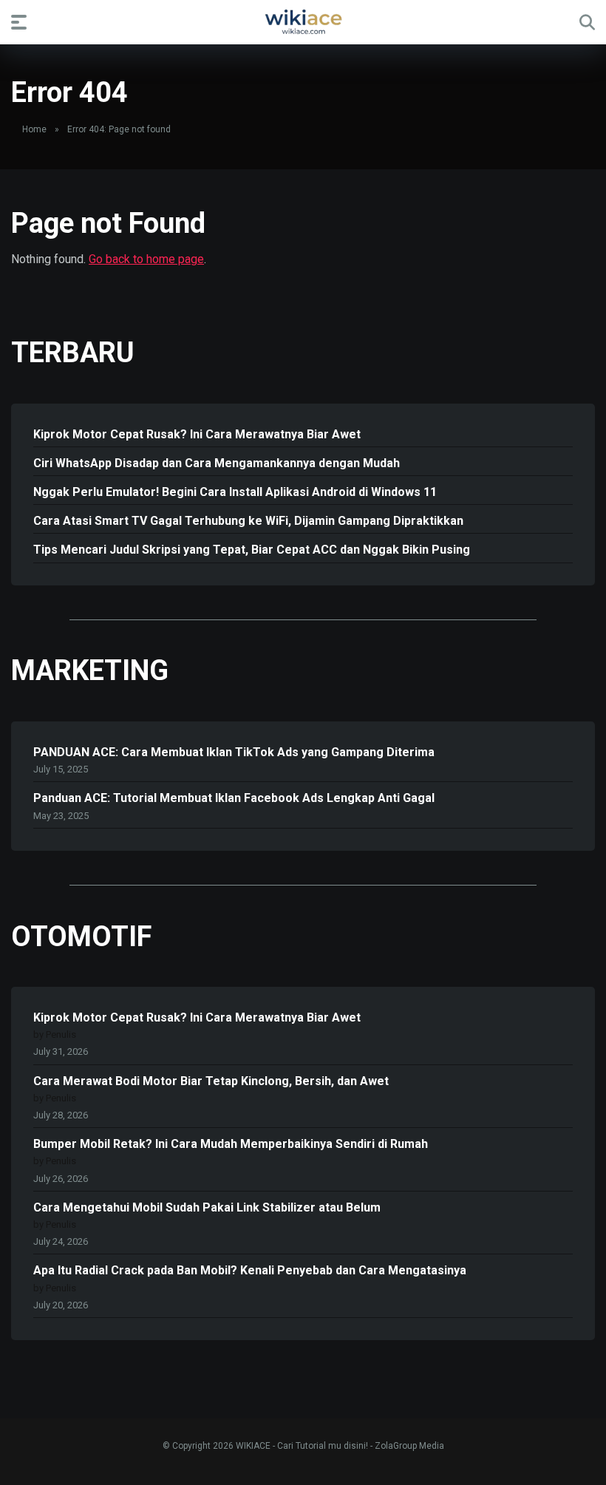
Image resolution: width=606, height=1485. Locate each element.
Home (34, 129)
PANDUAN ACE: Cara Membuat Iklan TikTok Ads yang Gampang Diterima (234, 752)
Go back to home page (146, 259)
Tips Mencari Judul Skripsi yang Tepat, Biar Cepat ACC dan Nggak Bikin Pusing (251, 550)
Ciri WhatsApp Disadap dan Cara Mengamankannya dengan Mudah (216, 463)
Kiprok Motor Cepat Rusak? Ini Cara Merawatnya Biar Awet (197, 434)
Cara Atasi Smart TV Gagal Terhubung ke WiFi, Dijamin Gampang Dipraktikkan (248, 521)
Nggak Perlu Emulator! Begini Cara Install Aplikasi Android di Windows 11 (235, 492)
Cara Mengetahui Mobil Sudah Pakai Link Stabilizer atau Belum (207, 1207)
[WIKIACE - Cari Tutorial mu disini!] (303, 21)
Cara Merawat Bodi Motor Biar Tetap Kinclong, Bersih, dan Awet (211, 1081)
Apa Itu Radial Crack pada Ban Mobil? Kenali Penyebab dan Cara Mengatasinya (249, 1270)
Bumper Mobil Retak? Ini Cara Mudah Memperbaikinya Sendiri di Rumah (230, 1144)
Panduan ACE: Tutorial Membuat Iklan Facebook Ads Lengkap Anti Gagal (234, 798)
